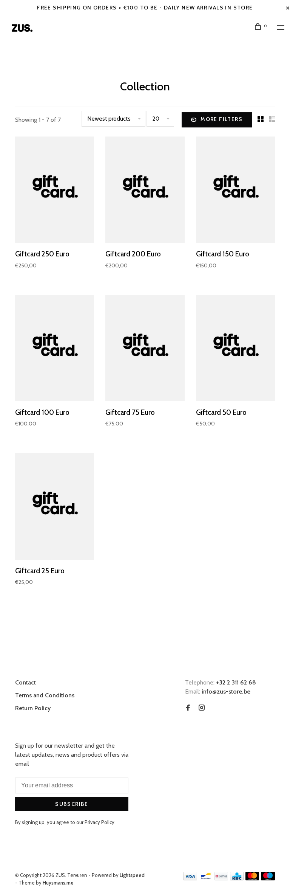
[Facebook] (188, 708)
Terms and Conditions (44, 695)
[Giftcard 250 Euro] (54, 191)
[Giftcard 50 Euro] (235, 349)
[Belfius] (221, 878)
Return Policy (33, 708)
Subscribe (71, 804)
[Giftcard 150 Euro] (235, 191)
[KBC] (237, 878)
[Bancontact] (206, 878)
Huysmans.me (58, 883)
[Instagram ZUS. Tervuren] (202, 708)
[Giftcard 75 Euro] (144, 349)
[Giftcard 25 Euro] (54, 507)
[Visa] (190, 878)
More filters (221, 119)
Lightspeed (132, 875)
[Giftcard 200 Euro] (144, 191)
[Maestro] (268, 878)
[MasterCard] (252, 878)
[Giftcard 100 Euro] (54, 349)
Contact (25, 682)
